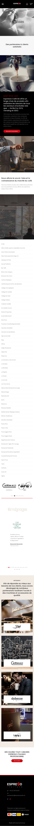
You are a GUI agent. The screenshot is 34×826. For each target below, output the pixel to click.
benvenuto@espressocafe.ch (16, 795)
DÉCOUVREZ (17, 760)
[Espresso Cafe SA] (17, 5)
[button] (11, 495)
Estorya (22, 823)
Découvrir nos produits (12, 131)
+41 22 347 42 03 (14, 790)
